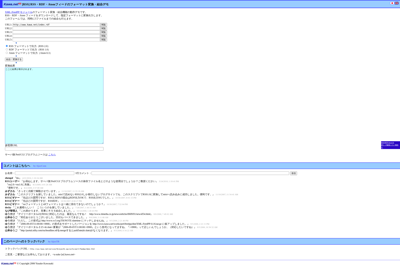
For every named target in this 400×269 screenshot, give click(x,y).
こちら (52, 154)
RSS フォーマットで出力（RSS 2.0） (29, 46)
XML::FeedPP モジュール (18, 12)
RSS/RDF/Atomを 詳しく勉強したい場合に (389, 145)
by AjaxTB (53, 241)
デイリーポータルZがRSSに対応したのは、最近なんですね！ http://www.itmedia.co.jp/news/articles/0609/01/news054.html (84, 214)
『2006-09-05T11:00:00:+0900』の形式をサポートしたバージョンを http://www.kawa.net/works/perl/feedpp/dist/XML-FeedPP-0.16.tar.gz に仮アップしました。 (102, 224)
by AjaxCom (39, 165)
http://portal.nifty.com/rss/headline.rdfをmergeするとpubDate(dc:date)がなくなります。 (66, 230)
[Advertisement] (390, 57)
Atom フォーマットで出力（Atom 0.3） (30, 53)
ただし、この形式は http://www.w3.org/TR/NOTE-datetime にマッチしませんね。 (62, 220)
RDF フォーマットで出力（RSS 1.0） (29, 49)
